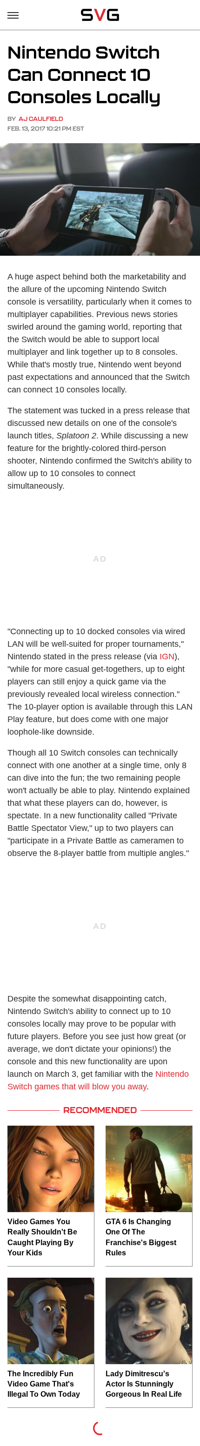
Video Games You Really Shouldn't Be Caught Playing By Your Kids (42, 1237)
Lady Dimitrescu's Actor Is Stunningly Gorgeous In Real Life (144, 1384)
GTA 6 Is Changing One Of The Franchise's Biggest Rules (141, 1237)
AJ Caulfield (41, 118)
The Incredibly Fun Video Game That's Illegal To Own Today (43, 1384)
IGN (167, 656)
